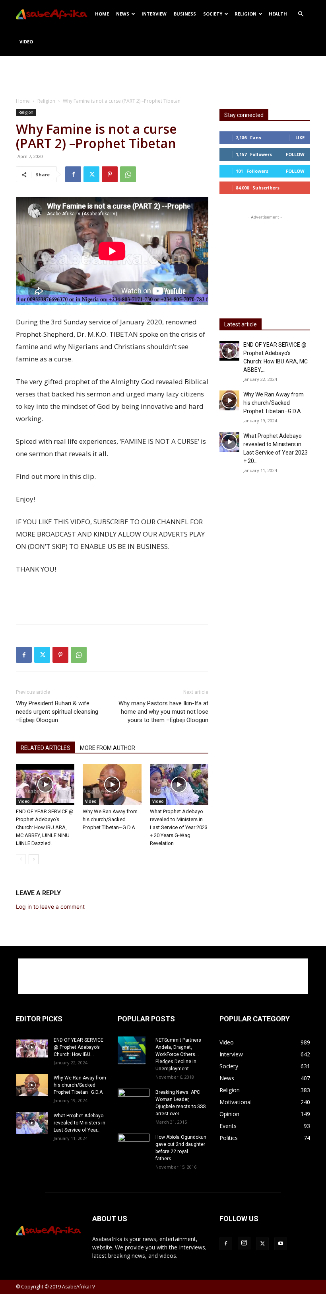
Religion (245, 14)
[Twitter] (91, 174)
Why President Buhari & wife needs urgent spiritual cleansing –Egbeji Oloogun (57, 712)
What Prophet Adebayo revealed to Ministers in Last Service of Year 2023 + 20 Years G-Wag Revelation (179, 827)
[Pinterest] (110, 174)
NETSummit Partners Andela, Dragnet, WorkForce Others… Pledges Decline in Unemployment (178, 1054)
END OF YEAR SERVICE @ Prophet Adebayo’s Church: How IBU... (78, 1047)
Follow (295, 154)
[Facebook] (73, 174)
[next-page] (34, 859)
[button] (300, 14)
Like (300, 138)
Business (185, 14)
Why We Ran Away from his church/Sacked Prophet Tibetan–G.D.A (110, 819)
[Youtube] (280, 1243)
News (122, 14)
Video (26, 42)
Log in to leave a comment (50, 906)
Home (102, 14)
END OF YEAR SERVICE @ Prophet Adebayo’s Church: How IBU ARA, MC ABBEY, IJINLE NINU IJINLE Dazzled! (45, 827)
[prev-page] (21, 859)
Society (212, 14)
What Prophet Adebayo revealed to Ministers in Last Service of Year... (79, 1123)
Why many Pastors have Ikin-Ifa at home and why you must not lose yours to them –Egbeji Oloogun (163, 712)
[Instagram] (244, 1243)
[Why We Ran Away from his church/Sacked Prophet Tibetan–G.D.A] (112, 784)
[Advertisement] (163, 73)
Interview (154, 14)
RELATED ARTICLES (45, 748)
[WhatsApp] (128, 174)
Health (278, 14)
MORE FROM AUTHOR (107, 748)
